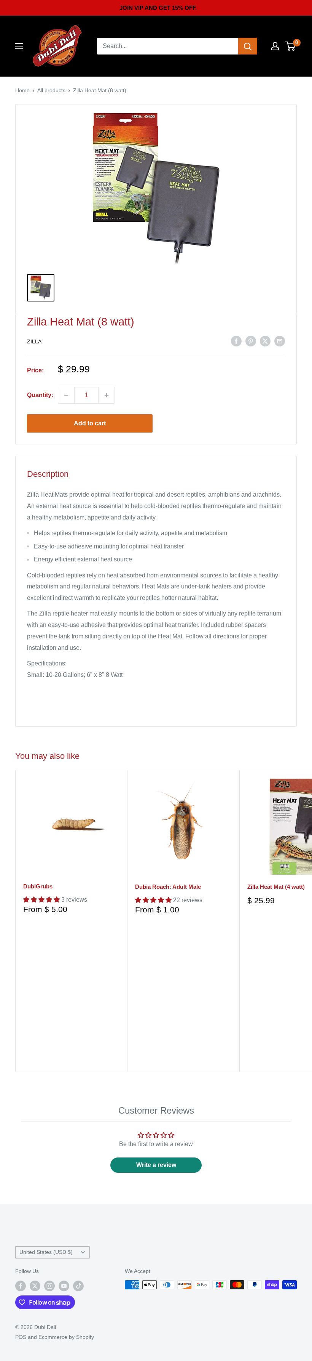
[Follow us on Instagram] (49, 1285)
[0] (290, 46)
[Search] (247, 46)
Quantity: (40, 395)
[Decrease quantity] (66, 395)
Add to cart (90, 423)
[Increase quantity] (107, 395)
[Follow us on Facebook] (20, 1285)
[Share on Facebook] (236, 340)
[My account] (275, 46)
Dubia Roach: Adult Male (168, 886)
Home (22, 90)
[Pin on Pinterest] (250, 340)
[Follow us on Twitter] (35, 1285)
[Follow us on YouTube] (64, 1285)
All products (51, 90)
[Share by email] (279, 340)
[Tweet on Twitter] (265, 340)
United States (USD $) (46, 1252)
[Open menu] (19, 46)
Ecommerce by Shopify (66, 1337)
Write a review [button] (156, 1165)
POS (20, 1337)
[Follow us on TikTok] (78, 1285)
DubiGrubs (38, 886)
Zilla (34, 341)
